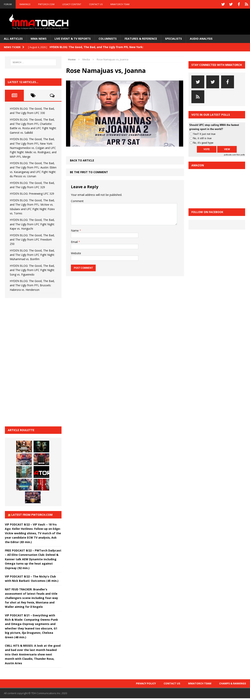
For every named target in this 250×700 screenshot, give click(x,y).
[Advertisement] (34, 361)
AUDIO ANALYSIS (201, 38)
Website (76, 253)
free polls (241, 155)
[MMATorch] (39, 22)
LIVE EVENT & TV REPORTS (72, 38)
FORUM (8, 4)
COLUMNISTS (108, 38)
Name (75, 230)
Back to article (82, 160)
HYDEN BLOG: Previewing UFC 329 (32, 193)
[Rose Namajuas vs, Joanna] (124, 144)
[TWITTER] (223, 4)
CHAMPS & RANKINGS (232, 683)
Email (75, 242)
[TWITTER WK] (230, 4)
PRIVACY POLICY (146, 683)
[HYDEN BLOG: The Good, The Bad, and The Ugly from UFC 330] (24, 446)
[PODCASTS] (246, 4)
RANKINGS (25, 4)
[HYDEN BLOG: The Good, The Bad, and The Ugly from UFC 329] (24, 472)
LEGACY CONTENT (71, 4)
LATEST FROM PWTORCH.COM (32, 514)
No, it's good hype (203, 142)
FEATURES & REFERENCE (141, 38)
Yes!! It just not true (204, 133)
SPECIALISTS (173, 38)
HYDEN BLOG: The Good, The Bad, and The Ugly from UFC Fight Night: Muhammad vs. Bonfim (32, 255)
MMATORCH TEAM (119, 4)
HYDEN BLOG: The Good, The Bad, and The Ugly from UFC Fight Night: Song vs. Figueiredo (32, 270)
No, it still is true (202, 138)
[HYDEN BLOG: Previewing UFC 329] (41, 472)
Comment (77, 201)
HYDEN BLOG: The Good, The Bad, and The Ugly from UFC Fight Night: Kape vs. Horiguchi (32, 224)
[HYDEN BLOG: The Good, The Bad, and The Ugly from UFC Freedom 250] (33, 497)
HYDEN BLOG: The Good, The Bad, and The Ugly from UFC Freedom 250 (32, 239)
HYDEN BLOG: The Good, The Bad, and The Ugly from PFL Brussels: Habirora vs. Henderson (32, 285)
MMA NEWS (38, 38)
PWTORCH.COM (46, 4)
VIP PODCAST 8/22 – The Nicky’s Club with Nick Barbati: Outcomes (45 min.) (31, 579)
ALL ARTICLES (13, 38)
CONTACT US (96, 4)
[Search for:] (33, 62)
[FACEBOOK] (238, 4)
